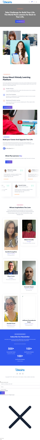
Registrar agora (11, 394)
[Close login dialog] (0, 381)
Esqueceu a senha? (4, 390)
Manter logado (3, 389)
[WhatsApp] (23, 373)
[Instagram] (20, 373)
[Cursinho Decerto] (7, 2)
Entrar (2, 392)
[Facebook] (17, 373)
